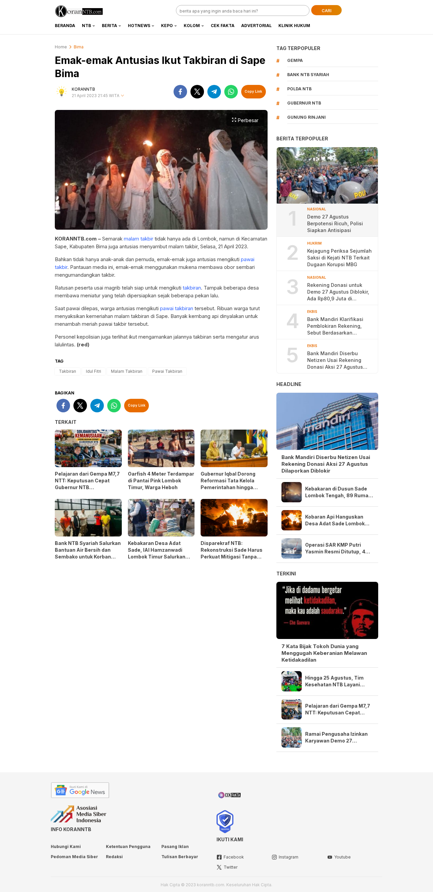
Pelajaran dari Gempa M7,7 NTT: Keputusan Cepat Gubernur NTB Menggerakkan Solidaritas (87, 484)
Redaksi (114, 856)
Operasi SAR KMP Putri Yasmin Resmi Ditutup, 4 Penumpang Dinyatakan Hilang (335, 548)
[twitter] (197, 91)
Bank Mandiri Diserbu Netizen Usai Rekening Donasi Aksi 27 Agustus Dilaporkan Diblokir (335, 360)
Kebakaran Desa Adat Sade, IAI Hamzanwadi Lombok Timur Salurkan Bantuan (156, 553)
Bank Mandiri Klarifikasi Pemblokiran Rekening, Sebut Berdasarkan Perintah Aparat (335, 326)
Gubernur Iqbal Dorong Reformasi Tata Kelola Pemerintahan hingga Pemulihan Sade (228, 484)
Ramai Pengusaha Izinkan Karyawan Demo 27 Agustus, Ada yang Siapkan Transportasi (338, 737)
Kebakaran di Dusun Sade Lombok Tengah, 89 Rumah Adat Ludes (338, 492)
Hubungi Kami (66, 846)
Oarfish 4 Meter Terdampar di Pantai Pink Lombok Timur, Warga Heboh (161, 480)
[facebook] (180, 91)
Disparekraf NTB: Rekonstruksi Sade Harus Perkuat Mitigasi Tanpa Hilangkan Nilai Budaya (232, 553)
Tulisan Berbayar (179, 856)
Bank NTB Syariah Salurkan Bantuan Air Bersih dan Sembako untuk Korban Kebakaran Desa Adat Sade (88, 553)
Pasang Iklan (175, 846)
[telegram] (214, 91)
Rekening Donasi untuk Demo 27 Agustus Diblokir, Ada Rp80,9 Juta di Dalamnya (338, 292)
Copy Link (253, 91)
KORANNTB (83, 89)
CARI (327, 10)
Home (61, 46)
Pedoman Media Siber (74, 856)
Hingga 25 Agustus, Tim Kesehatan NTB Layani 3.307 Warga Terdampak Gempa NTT (335, 681)
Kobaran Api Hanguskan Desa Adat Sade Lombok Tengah (335, 520)
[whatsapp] (231, 91)
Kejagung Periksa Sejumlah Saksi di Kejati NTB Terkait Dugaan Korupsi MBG (339, 257)
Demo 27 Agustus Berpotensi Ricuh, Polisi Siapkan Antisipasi (335, 223)
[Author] (61, 91)
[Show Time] (122, 96)
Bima (79, 46)
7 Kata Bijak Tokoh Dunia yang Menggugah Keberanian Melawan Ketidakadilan (324, 653)
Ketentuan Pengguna (128, 846)
